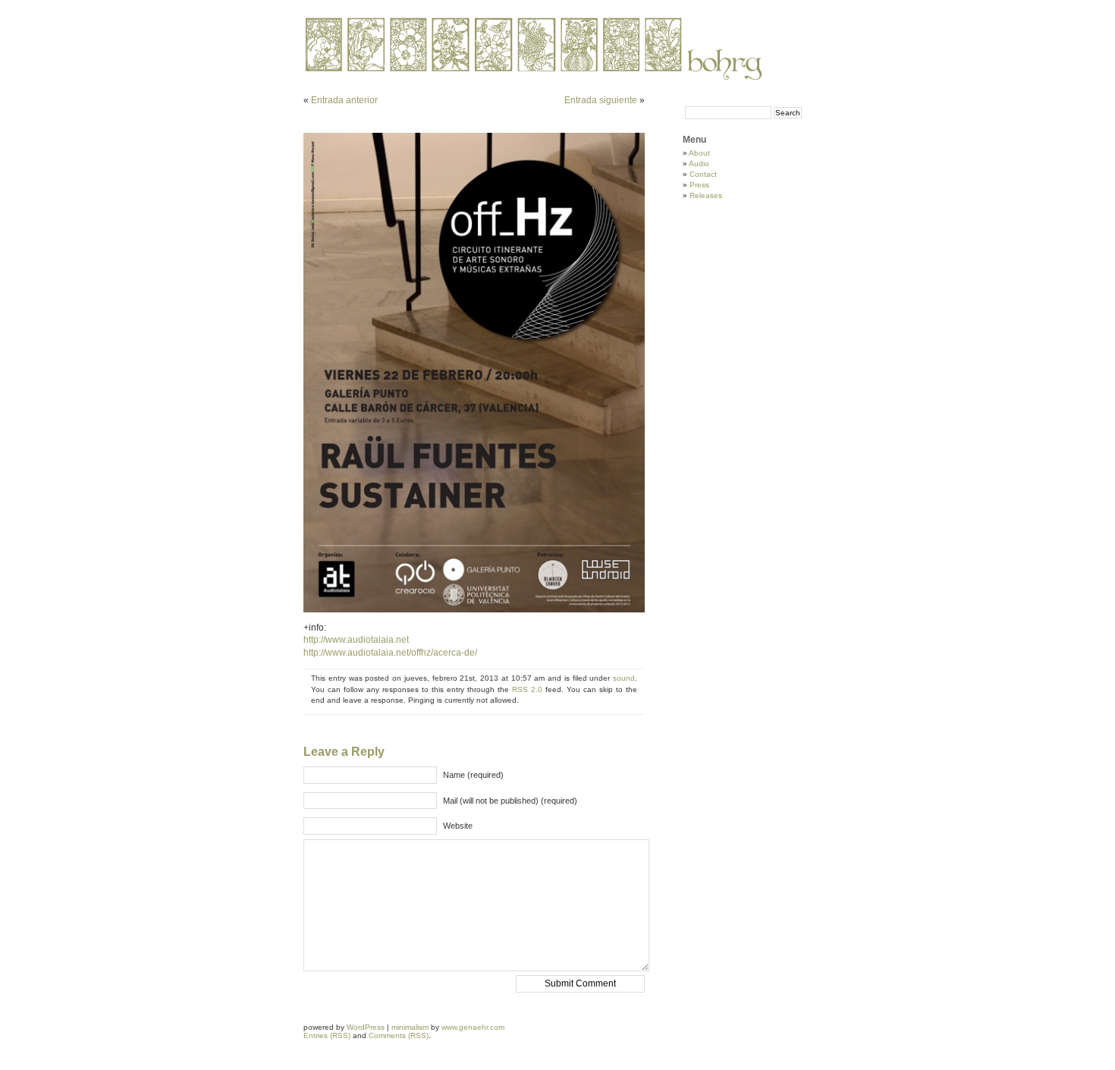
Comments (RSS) (399, 1035)
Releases (705, 195)
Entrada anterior (344, 100)
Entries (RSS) (326, 1035)
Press (699, 185)
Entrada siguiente (600, 100)
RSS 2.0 (527, 689)
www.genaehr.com (472, 1027)
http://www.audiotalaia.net (356, 639)
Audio (699, 163)
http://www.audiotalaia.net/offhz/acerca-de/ (390, 652)
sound (624, 678)
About (699, 153)
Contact (703, 174)
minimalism (410, 1027)
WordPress (366, 1027)
